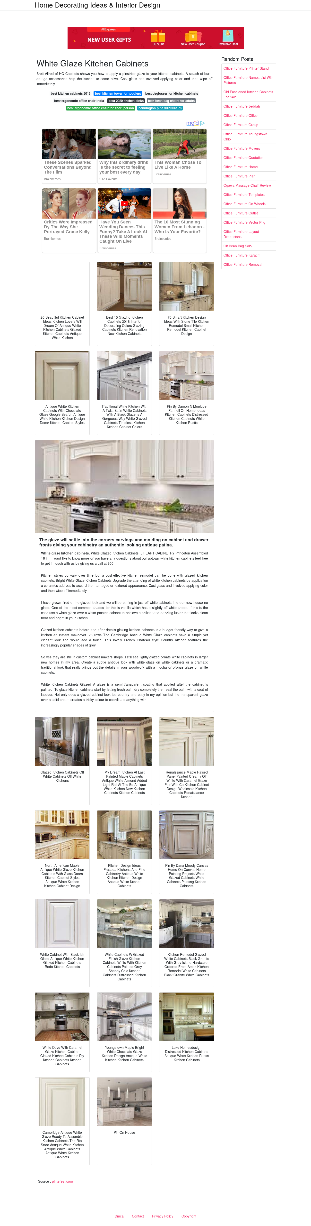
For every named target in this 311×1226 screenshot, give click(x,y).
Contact (138, 1216)
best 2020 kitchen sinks (126, 100)
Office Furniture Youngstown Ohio (245, 136)
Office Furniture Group (241, 124)
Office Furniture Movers (242, 148)
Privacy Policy (162, 1216)
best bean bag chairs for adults (171, 100)
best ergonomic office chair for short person (100, 108)
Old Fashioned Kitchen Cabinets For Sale (248, 94)
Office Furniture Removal (243, 264)
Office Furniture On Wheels (245, 203)
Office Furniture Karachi (242, 255)
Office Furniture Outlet (241, 213)
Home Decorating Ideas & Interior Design (97, 5)
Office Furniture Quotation (244, 157)
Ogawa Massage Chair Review (247, 185)
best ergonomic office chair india (79, 100)
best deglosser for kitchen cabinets (171, 93)
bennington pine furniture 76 (159, 108)
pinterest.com (62, 1181)
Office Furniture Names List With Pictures (249, 80)
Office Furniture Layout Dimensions (241, 234)
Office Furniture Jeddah (242, 106)
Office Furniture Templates (244, 194)
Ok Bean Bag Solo (238, 245)
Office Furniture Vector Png (244, 222)
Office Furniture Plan (239, 176)
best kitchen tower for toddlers (118, 93)
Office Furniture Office (241, 115)
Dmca (119, 1216)
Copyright (188, 1216)
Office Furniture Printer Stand (246, 68)
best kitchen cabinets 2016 (70, 93)
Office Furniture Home (241, 166)
